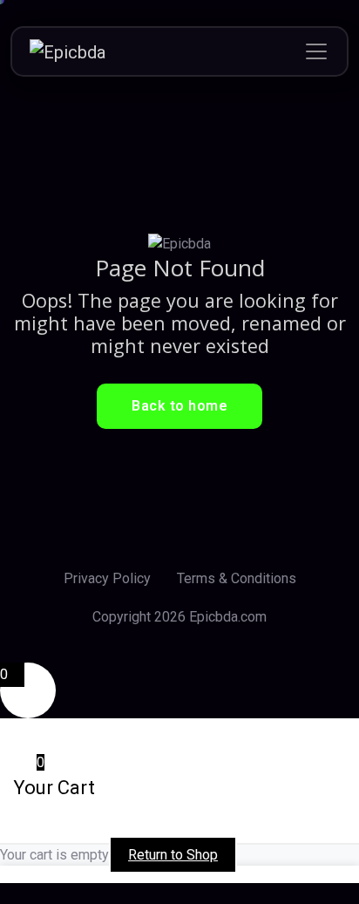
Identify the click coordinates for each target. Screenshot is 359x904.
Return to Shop (173, 854)
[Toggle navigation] (316, 51)
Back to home (179, 406)
